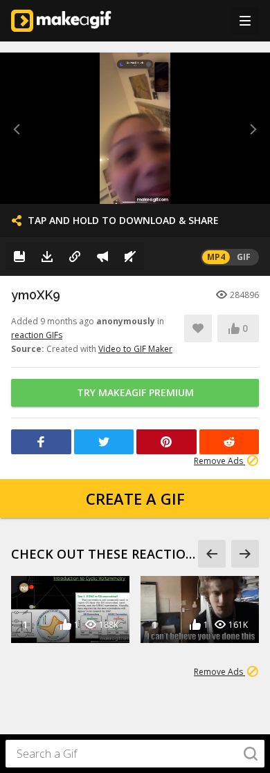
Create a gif (135, 498)
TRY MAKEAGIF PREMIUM (135, 392)
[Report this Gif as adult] (102, 256)
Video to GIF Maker (135, 349)
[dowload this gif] (47, 256)
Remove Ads (219, 461)
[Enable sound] (130, 256)
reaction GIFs (36, 335)
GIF (244, 257)
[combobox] (135, 753)
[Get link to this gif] (75, 256)
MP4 (216, 257)
